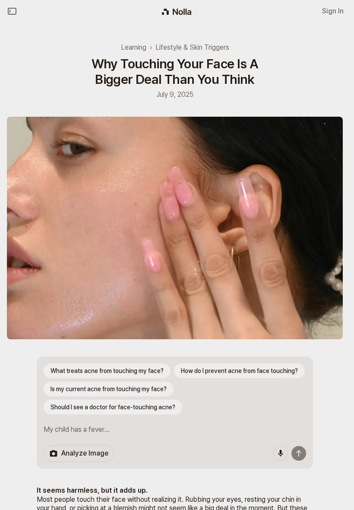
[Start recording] (280, 453)
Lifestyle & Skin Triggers (192, 47)
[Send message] (298, 453)
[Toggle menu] (12, 11)
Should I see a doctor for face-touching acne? (113, 407)
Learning (133, 47)
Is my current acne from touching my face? (109, 389)
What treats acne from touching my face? (107, 370)
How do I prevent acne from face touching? (239, 370)
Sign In (333, 11)
